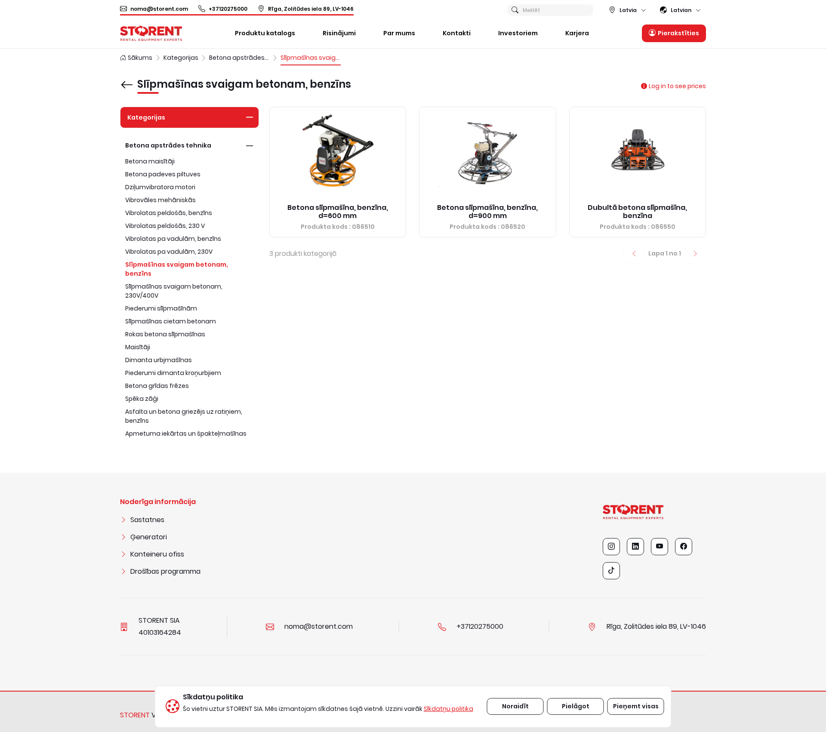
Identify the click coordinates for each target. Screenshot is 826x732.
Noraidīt (515, 706)
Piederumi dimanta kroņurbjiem (173, 373)
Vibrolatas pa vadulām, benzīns (173, 238)
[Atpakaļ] (127, 78)
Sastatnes (147, 520)
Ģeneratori (148, 537)
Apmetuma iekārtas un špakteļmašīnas (186, 433)
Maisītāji (137, 347)
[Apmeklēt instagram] (611, 546)
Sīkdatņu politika (448, 708)
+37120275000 (228, 8)
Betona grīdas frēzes (157, 385)
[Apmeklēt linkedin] (635, 546)
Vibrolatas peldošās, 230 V (165, 225)
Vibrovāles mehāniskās (160, 200)
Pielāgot (575, 706)
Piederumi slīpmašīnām (161, 308)
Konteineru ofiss (157, 554)
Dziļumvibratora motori (160, 187)
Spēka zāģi (141, 398)
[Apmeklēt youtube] (659, 546)
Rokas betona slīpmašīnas (165, 334)
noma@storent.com (159, 8)
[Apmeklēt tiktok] (611, 570)
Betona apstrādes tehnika (168, 145)
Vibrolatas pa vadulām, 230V (169, 251)
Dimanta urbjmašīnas (158, 360)
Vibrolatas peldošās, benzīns (168, 213)
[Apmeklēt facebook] (683, 546)
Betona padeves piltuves (162, 174)
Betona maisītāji (150, 161)
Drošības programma (165, 571)
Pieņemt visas (636, 706)
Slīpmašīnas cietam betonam (170, 321)
